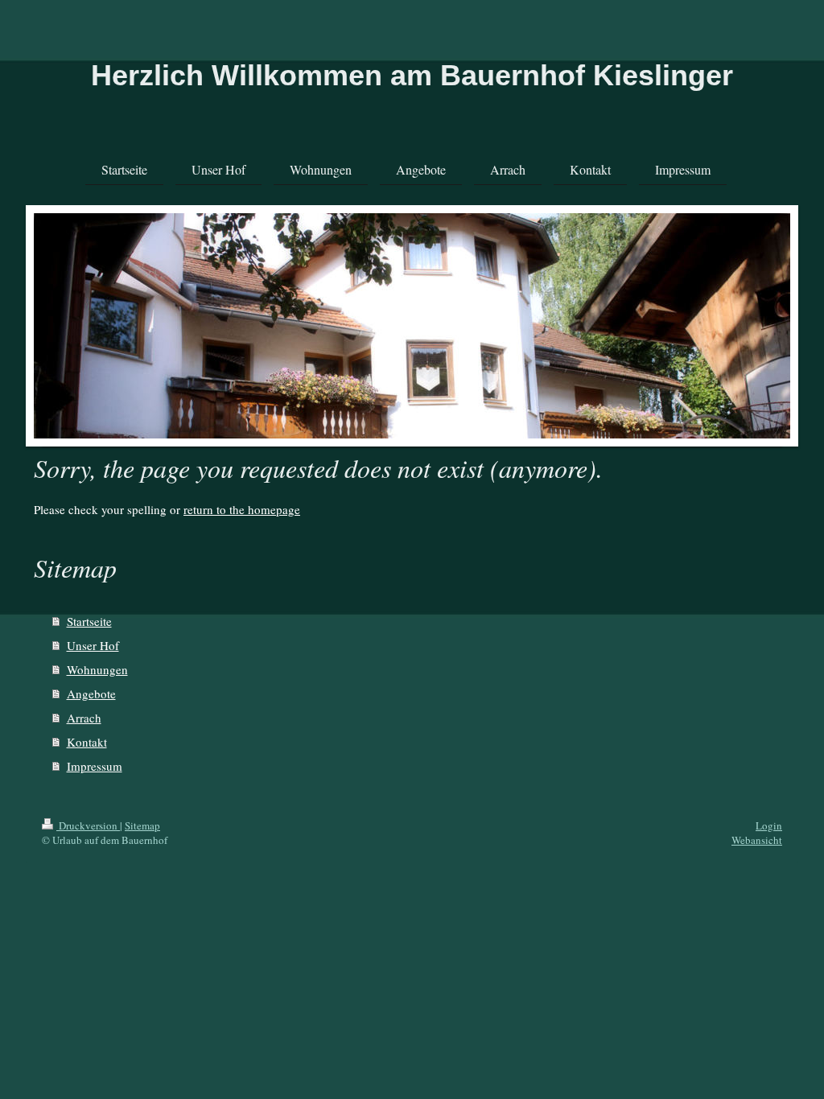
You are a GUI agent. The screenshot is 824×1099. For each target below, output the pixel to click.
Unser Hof (93, 645)
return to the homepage (241, 509)
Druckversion (88, 825)
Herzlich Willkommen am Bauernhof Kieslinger (412, 75)
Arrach (84, 718)
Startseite (89, 621)
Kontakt (87, 742)
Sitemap (142, 825)
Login (769, 825)
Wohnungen (97, 669)
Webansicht (756, 840)
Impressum (94, 766)
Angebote (91, 693)
